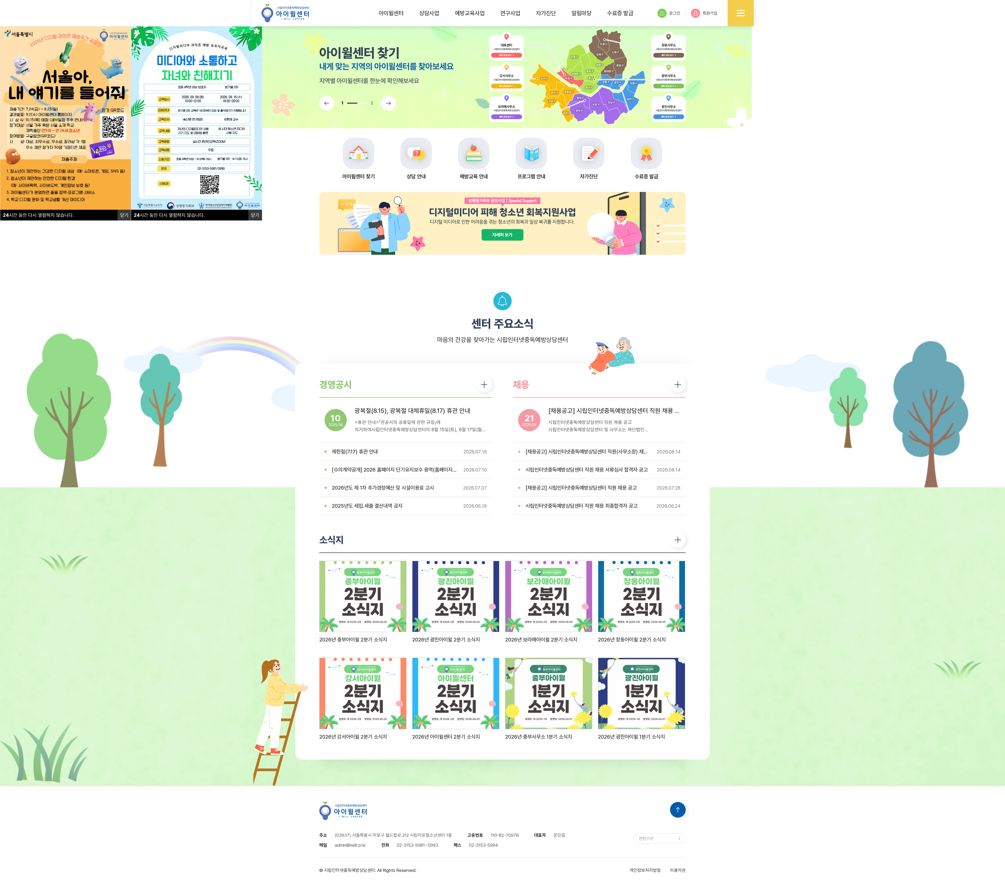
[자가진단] (589, 153)
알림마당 (581, 13)
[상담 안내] (416, 153)
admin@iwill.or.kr (350, 845)
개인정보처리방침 (645, 870)
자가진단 (546, 13)
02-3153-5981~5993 (417, 845)
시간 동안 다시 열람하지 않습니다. (38, 215)
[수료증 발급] (646, 153)
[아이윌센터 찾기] (358, 153)
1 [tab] (352, 103)
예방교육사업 (470, 13)
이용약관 (678, 870)
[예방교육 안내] (473, 153)
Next (388, 103)
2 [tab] (363, 103)
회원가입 (710, 13)
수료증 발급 (620, 13)
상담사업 (429, 13)
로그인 (674, 13)
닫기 (124, 215)
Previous (326, 103)
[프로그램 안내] (531, 153)
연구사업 (510, 13)
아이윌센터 (391, 13)
